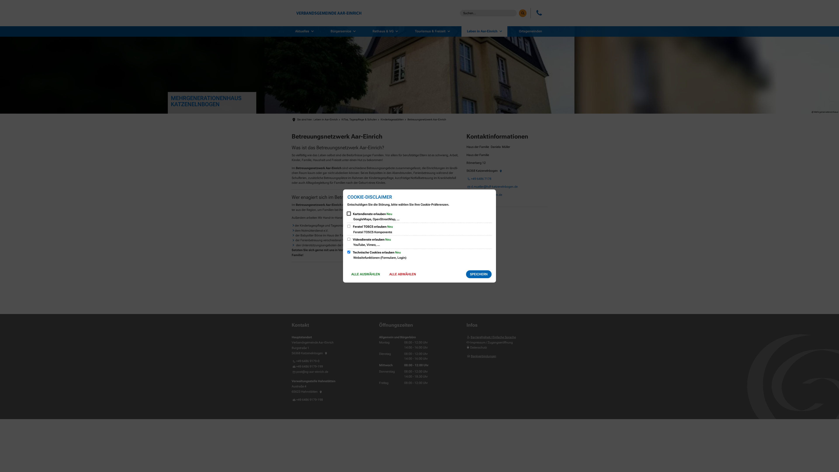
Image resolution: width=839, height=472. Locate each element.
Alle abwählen (402, 274)
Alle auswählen (365, 274)
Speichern (479, 274)
